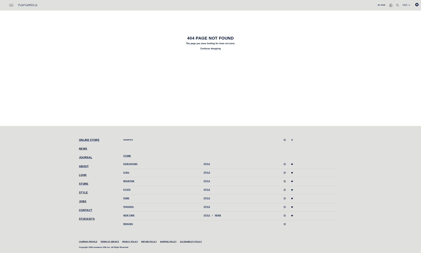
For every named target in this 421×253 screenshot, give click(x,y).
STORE (83, 183)
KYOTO (127, 190)
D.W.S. (126, 172)
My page (381, 5)
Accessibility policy (191, 242)
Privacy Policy (130, 242)
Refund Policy (149, 242)
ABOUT (84, 166)
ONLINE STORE (89, 140)
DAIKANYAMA (130, 164)
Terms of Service (109, 242)
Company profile (88, 242)
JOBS (82, 201)
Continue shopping (210, 48)
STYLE (83, 192)
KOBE (126, 198)
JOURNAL (85, 157)
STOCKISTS (87, 219)
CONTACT (85, 210)
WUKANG (128, 224)
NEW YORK (129, 215)
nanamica (128, 140)
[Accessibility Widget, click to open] (417, 4)
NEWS (83, 148)
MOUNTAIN (128, 181)
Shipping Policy (168, 242)
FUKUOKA (128, 207)
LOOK (83, 175)
